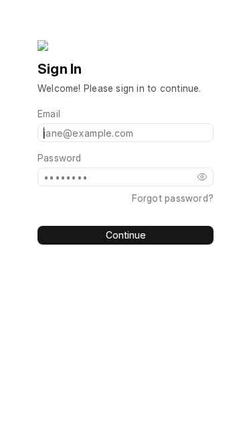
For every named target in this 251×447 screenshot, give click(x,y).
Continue (126, 235)
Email (48, 114)
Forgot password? (173, 198)
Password (59, 158)
